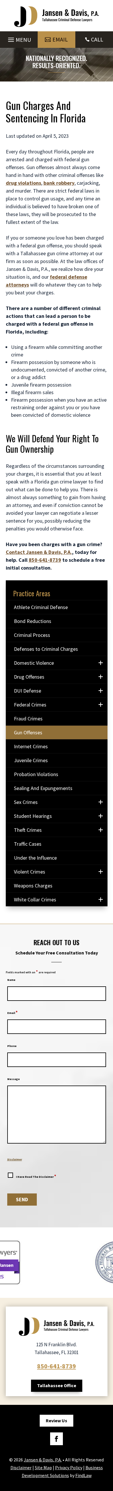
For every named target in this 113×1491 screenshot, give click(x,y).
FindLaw (83, 1475)
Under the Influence (35, 857)
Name (11, 980)
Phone (12, 1046)
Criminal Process (32, 635)
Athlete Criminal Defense (41, 607)
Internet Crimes (31, 746)
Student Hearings (33, 816)
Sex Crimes (26, 802)
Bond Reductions (32, 621)
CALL (97, 39)
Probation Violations (36, 774)
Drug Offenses (29, 676)
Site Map (43, 1467)
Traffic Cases (27, 843)
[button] (18, 38)
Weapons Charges (33, 885)
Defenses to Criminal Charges (46, 649)
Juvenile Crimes (31, 760)
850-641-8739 (45, 560)
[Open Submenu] (101, 663)
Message (13, 1079)
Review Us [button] (56, 1420)
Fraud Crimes (28, 718)
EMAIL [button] (60, 39)
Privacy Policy (68, 1467)
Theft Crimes (28, 830)
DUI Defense (27, 690)
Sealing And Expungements (43, 788)
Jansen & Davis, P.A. (43, 1460)
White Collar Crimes (35, 899)
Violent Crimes (29, 871)
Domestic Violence (34, 663)
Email (12, 1013)
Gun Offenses (28, 732)
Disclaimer (14, 1159)
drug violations (23, 183)
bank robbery (58, 183)
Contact (39, 552)
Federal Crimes (30, 704)
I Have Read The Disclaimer (36, 1176)
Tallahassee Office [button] (56, 1385)
